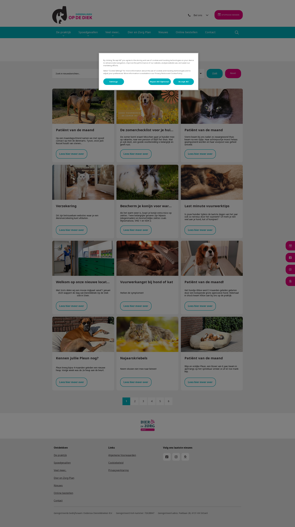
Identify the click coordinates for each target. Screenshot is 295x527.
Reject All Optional (159, 81)
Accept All (184, 81)
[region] (149, 71)
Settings (113, 81)
